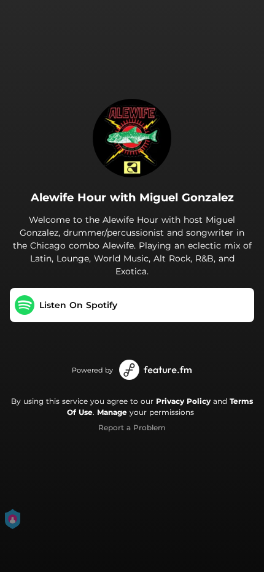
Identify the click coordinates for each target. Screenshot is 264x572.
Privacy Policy (183, 401)
